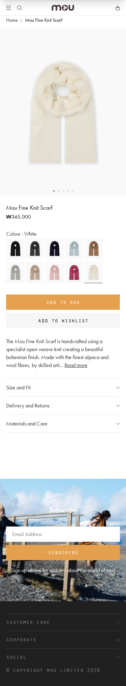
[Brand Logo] (63, 8)
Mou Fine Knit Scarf (43, 20)
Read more (76, 365)
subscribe (63, 552)
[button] (54, 191)
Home (12, 20)
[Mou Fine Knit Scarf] (15, 248)
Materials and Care (26, 423)
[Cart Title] (118, 8)
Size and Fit (18, 387)
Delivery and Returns (28, 405)
